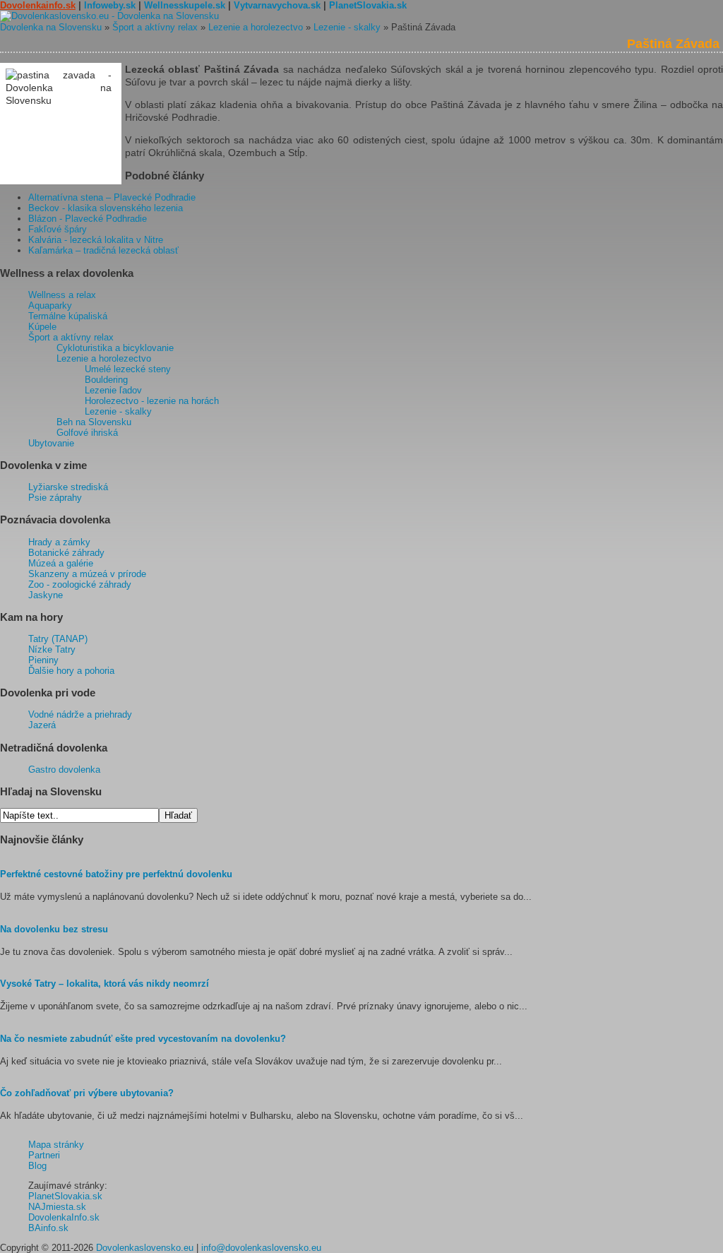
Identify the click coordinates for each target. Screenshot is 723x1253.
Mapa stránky (56, 1144)
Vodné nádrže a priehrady (80, 714)
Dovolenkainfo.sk (38, 5)
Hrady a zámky (59, 542)
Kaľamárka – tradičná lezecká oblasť (103, 250)
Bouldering (106, 379)
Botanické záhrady (66, 552)
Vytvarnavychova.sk (277, 5)
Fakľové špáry (57, 229)
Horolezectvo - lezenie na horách (152, 401)
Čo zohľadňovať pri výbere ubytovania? (87, 1093)
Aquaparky (50, 305)
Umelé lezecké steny (128, 369)
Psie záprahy (55, 497)
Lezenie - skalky (347, 27)
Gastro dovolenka (64, 769)
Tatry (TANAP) (58, 639)
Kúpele (42, 326)
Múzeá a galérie (60, 563)
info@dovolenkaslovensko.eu (261, 1247)
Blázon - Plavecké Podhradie (87, 218)
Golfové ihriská (87, 432)
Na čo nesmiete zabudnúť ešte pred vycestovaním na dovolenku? (143, 1038)
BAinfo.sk (48, 1228)
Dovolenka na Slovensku (51, 27)
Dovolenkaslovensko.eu (144, 1247)
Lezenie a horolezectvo (255, 27)
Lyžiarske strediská (68, 487)
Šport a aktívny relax (155, 27)
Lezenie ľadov (113, 390)
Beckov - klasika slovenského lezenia (105, 208)
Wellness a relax (62, 295)
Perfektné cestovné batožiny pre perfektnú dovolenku (116, 874)
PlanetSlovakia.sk (368, 5)
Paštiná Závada (673, 44)
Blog (37, 1165)
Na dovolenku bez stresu (54, 929)
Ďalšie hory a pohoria (71, 670)
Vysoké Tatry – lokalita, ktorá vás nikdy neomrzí (104, 983)
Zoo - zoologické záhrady (79, 584)
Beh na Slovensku (93, 422)
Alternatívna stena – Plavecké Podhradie (112, 197)
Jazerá (42, 725)
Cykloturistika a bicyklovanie (115, 348)
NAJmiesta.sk (57, 1206)
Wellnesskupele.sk (184, 5)
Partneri (44, 1155)
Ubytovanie (51, 443)
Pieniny (43, 660)
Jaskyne (45, 595)
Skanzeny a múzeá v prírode (87, 574)
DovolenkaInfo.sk (64, 1217)
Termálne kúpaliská (67, 316)
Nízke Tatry (52, 649)
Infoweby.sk (110, 5)
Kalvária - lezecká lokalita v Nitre (95, 239)
